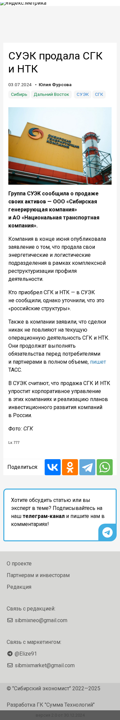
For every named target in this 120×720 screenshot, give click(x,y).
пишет (98, 362)
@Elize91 (26, 654)
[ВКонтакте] (53, 467)
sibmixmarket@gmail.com (45, 665)
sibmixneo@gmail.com (41, 620)
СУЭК (83, 94)
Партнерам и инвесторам (38, 575)
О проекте (19, 563)
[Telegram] (87, 467)
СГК (99, 94)
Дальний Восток (51, 94)
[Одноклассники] (70, 467)
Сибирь (19, 94)
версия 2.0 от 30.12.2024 (60, 715)
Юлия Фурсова (55, 84)
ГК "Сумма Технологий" (66, 705)
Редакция (19, 587)
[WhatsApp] (105, 467)
